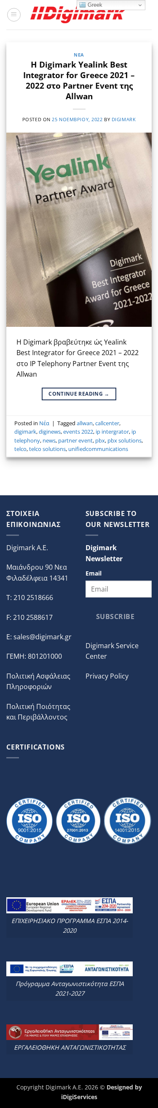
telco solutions (47, 449)
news (49, 440)
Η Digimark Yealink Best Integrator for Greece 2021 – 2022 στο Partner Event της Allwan (79, 80)
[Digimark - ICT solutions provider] (79, 14)
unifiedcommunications (98, 449)
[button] (14, 15)
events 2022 (78, 431)
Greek (94, 5)
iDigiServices (79, 1097)
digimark (124, 119)
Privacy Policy (107, 676)
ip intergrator (112, 431)
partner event (75, 440)
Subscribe (115, 616)
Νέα (79, 55)
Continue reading (79, 393)
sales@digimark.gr (42, 636)
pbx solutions (124, 440)
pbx (100, 440)
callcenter (107, 423)
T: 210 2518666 (29, 597)
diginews (50, 431)
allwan (85, 423)
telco (20, 449)
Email (94, 573)
